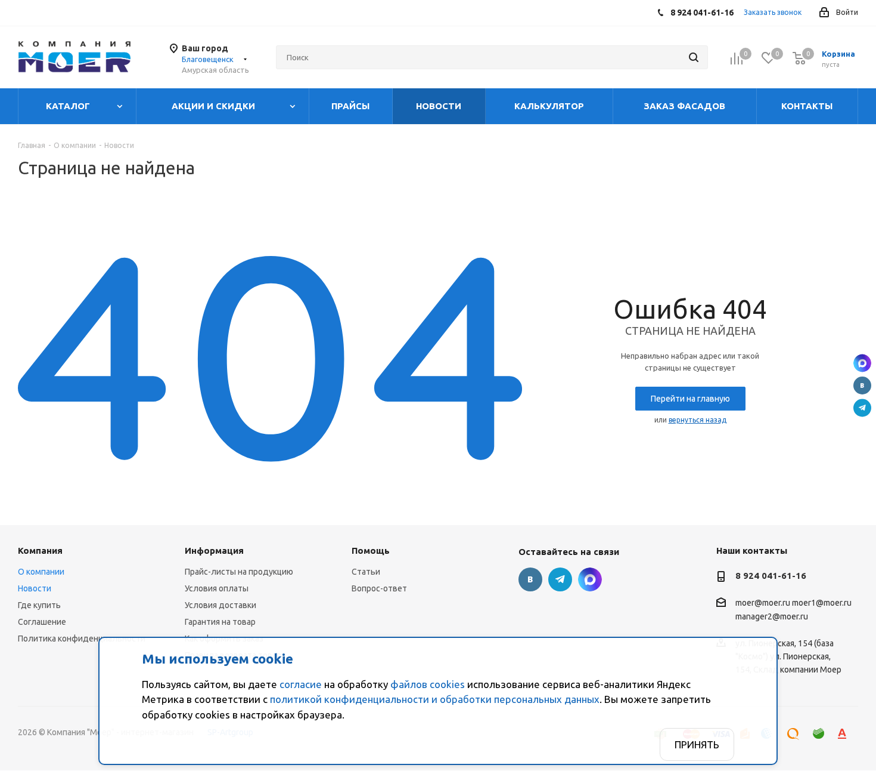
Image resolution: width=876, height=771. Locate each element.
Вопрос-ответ (379, 588)
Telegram (862, 408)
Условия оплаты (216, 588)
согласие (300, 684)
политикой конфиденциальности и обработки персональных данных (434, 699)
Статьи (366, 571)
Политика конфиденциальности (81, 638)
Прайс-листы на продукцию (239, 571)
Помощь (371, 550)
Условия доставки (220, 605)
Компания (40, 550)
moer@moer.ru (762, 602)
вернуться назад (697, 420)
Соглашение (42, 622)
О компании (41, 571)
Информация (214, 550)
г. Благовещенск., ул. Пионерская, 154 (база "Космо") (862, 363)
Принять (697, 744)
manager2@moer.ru (771, 617)
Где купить (39, 605)
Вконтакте (862, 385)
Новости (34, 588)
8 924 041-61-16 (770, 575)
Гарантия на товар (220, 622)
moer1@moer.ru (822, 602)
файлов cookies (427, 684)
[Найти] (693, 57)
